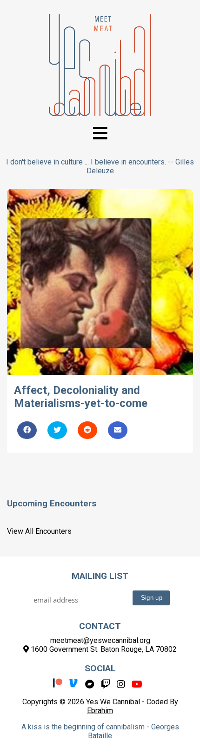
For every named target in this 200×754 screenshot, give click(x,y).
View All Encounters (39, 531)
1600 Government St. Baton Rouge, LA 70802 (103, 649)
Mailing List (100, 575)
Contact (100, 626)
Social (100, 668)
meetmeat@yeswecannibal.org (100, 640)
